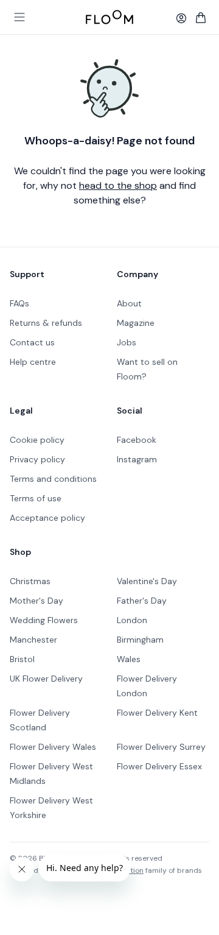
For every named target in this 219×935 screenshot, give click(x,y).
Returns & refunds (46, 322)
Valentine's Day (147, 581)
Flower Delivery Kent (157, 712)
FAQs (19, 303)
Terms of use (35, 498)
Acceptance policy (47, 517)
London (132, 620)
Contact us (32, 342)
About (129, 303)
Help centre (33, 361)
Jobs (126, 342)
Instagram (137, 459)
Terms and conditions (53, 478)
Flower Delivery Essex (159, 766)
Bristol (22, 659)
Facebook (136, 439)
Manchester (33, 639)
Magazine (136, 322)
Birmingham (140, 639)
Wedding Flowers (44, 620)
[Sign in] (181, 18)
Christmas (30, 581)
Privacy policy (37, 459)
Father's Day (142, 600)
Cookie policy (37, 439)
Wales (129, 659)
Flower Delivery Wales (53, 746)
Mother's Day (36, 600)
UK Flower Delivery (46, 678)
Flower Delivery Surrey (161, 746)
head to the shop (118, 185)
